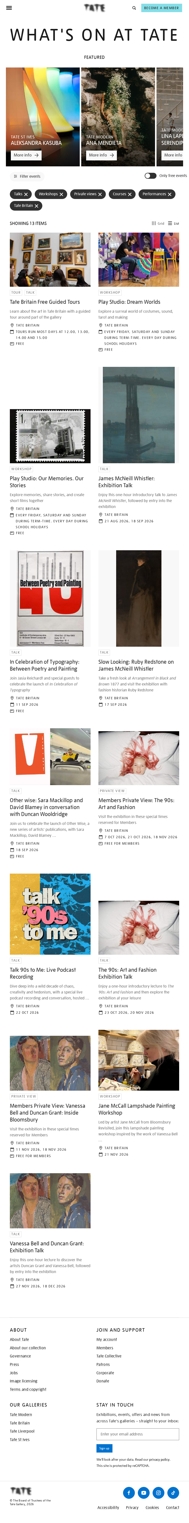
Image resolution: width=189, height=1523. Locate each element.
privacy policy (159, 1459)
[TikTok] (173, 1493)
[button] (133, 8)
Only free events (173, 176)
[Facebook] (129, 1493)
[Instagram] (158, 1493)
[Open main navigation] (44, 8)
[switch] (151, 175)
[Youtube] (144, 1493)
